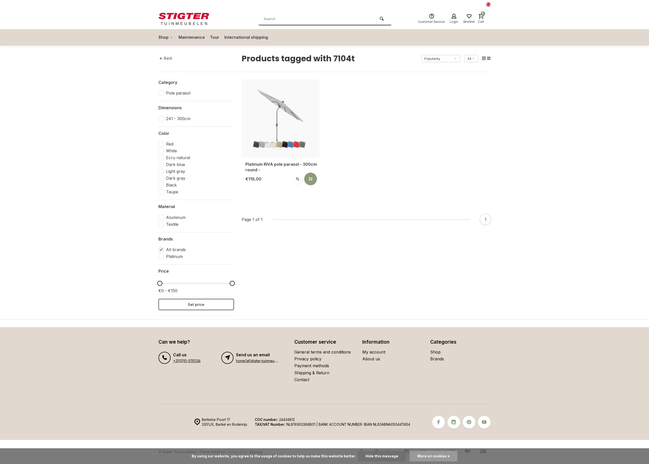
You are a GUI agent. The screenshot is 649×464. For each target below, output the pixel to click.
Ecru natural (178, 157)
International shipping (246, 37)
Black (171, 185)
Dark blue (175, 164)
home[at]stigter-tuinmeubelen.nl (261, 361)
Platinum (174, 256)
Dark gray (175, 178)
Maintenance (191, 37)
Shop (163, 37)
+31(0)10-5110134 (187, 361)
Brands (437, 358)
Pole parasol (178, 93)
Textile (172, 224)
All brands (176, 249)
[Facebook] (438, 422)
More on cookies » (433, 456)
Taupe (172, 191)
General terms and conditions (322, 352)
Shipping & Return (311, 372)
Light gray (175, 171)
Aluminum (176, 217)
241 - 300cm (178, 118)
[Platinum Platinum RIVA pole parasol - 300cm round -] (281, 119)
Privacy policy (307, 358)
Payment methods (311, 365)
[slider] (159, 283)
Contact (301, 379)
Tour (214, 37)
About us (371, 358)
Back (168, 58)
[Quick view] (310, 179)
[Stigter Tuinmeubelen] (188, 19)
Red (169, 143)
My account (373, 352)
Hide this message (382, 456)
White (171, 150)
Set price (196, 304)
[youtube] (484, 422)
